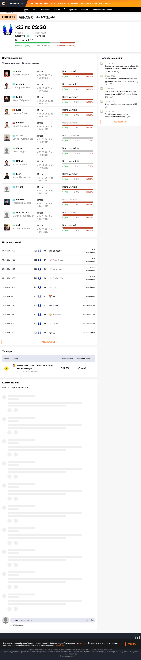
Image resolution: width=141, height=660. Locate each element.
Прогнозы (73, 10)
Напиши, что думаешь (22, 620)
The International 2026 (42, 3)
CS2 (34, 10)
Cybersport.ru (65, 656)
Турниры (73, 3)
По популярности (20, 388)
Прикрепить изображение (87, 620)
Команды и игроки (91, 3)
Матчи (61, 3)
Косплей (84, 10)
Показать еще (48, 342)
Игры (107, 3)
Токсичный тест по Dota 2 (102, 10)
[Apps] (25, 10)
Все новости (120, 122)
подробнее (82, 643)
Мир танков (45, 10)
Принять (132, 644)
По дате (5, 388)
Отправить (92, 620)
